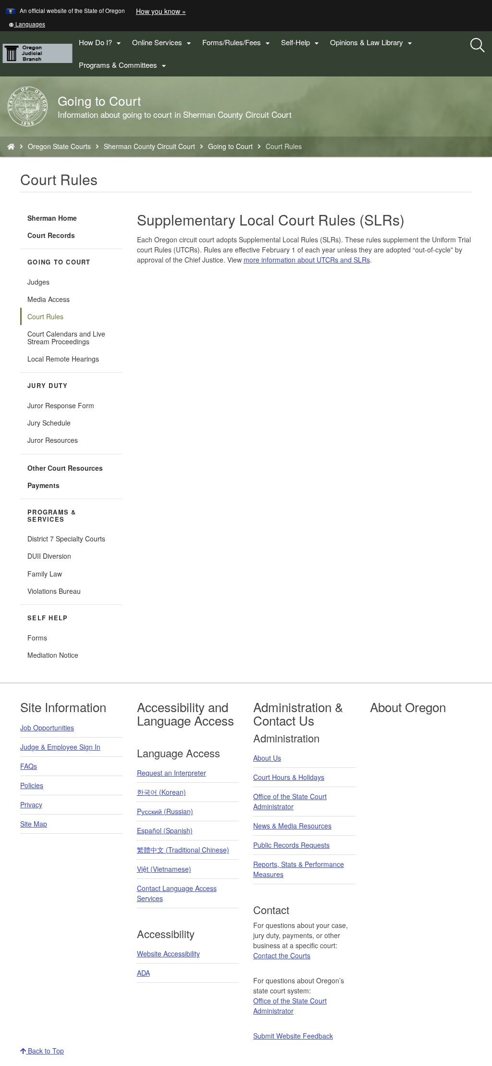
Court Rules (45, 316)
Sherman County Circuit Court (149, 146)
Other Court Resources (65, 468)
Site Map (33, 823)
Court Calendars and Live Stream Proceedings (66, 337)
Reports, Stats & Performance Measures (298, 869)
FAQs (28, 766)
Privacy (31, 804)
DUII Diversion (49, 556)
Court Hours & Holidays (288, 777)
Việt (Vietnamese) (164, 869)
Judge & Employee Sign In (60, 747)
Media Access (48, 299)
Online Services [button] (163, 42)
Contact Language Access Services (177, 893)
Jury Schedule (49, 422)
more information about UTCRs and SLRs (307, 259)
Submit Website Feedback (293, 1036)
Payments (43, 485)
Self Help (47, 618)
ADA (143, 973)
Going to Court (230, 146)
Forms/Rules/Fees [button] (237, 42)
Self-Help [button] (301, 42)
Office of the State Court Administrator (290, 801)
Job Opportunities (47, 727)
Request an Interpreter (171, 773)
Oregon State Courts (59, 146)
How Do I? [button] (101, 42)
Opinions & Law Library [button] (372, 42)
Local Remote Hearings (63, 359)
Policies (31, 785)
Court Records (51, 235)
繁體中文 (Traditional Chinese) (183, 849)
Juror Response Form (60, 405)
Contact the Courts (281, 955)
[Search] (477, 45)
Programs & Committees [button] (124, 65)
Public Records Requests (291, 845)
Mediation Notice (52, 655)
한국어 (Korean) (161, 792)
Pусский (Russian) (165, 811)
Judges (38, 282)
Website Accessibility (168, 953)
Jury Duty (47, 385)
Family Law (44, 573)
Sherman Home (52, 218)
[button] (27, 24)
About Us (267, 758)
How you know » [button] (161, 11)
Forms (37, 637)
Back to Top (45, 1050)
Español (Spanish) (165, 830)
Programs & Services (51, 516)
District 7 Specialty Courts (66, 538)
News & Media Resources (292, 825)
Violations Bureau (54, 591)
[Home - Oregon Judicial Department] (11, 146)
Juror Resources (52, 440)
